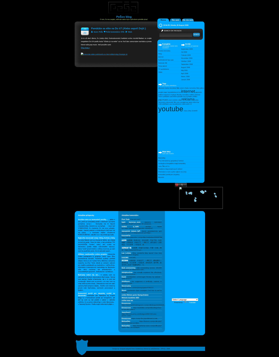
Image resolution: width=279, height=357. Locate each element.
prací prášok (173, 100)
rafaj (179, 100)
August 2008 (185, 67)
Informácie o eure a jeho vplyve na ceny (172, 172)
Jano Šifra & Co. (164, 166)
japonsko (198, 92)
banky (167, 88)
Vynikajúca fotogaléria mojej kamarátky (172, 163)
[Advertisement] (180, 131)
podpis (189, 96)
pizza (185, 96)
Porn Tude (125, 219)
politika (194, 96)
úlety (189, 111)
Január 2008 (185, 79)
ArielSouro (126, 281)
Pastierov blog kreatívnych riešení (170, 169)
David (124, 277)
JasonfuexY (126, 312)
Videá (130, 32)
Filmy (160, 54)
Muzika (179, 95)
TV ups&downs (163, 69)
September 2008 (187, 64)
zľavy (186, 111)
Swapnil (122, 349)
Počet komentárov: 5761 (115, 32)
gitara (202, 88)
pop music (163, 99)
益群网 (124, 240)
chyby (186, 88)
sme (178, 102)
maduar (173, 95)
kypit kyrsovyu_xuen (131, 222)
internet (160, 57)
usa (170, 104)
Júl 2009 (184, 52)
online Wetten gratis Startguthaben (135, 295)
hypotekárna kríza (174, 92)
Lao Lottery (126, 253)
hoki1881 (125, 257)
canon (182, 88)
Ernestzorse (126, 303)
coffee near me (127, 300)
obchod (197, 95)
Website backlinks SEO (130, 298)
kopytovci (167, 95)
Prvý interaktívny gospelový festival (170, 161)
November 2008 (186, 58)
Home (163, 20)
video (184, 104)
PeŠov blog (124, 16)
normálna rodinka (188, 95)
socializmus (184, 102)
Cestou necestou (164, 51)
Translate (192, 302)
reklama (188, 99)
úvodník (194, 111)
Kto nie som (187, 20)
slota (196, 100)
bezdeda (173, 88)
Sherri (124, 290)
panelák (180, 96)
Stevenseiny (126, 286)
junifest (160, 95)
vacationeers (176, 104)
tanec (191, 102)
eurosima (192, 88)
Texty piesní (162, 66)
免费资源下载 (126, 248)
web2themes (155, 349)
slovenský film (171, 102)
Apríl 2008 (184, 73)
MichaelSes (126, 321)
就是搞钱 (125, 260)
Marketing (161, 158)
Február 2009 (186, 55)
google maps (162, 92)
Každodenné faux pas (166, 60)
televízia (196, 102)
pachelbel (173, 96)
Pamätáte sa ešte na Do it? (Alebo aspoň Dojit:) (118, 28)
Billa (177, 88)
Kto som (175, 20)
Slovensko (162, 102)
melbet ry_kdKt (130, 226)
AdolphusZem (127, 272)
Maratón (161, 177)
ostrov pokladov (164, 96)
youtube (170, 109)
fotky (198, 88)
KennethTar (126, 235)
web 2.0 (189, 104)
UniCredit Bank (163, 104)
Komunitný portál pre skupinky (169, 174)
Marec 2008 (185, 76)
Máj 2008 (184, 70)
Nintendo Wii (162, 63)
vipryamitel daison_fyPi (131, 231)
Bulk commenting (129, 268)
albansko (161, 88)
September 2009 (187, 49)
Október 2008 (186, 61)
